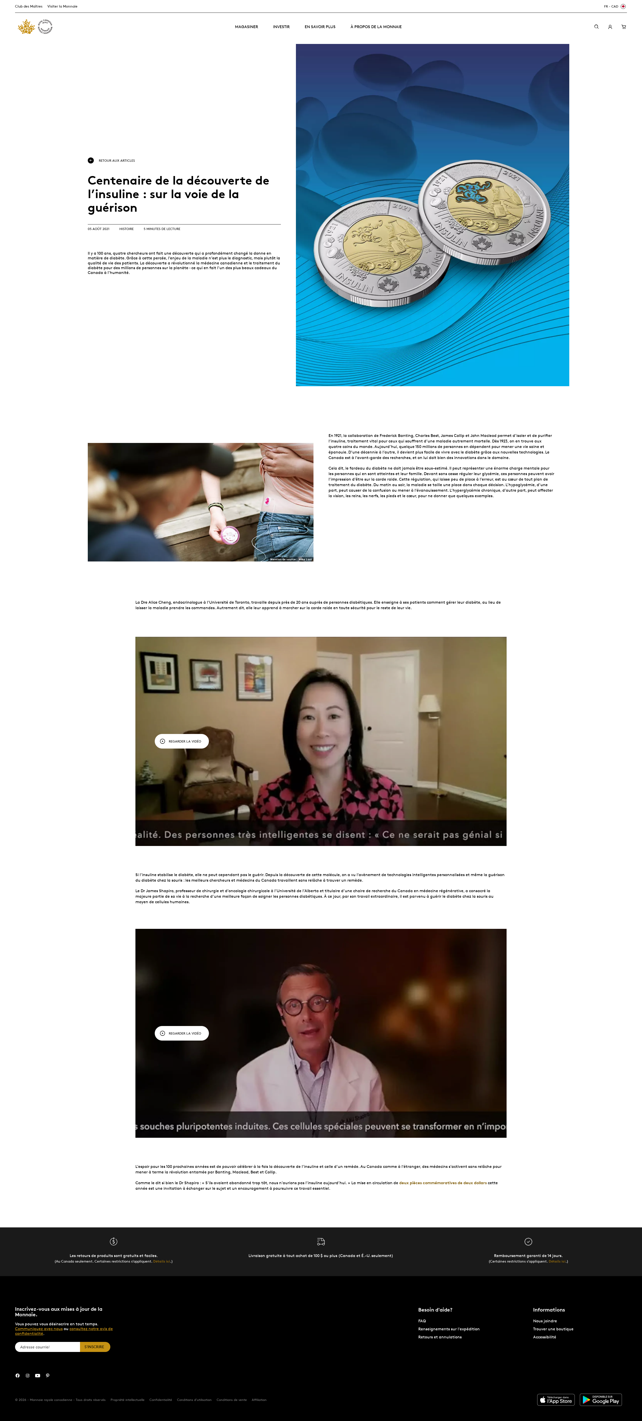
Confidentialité (160, 1400)
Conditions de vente (232, 1400)
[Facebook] (17, 1375)
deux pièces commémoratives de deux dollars (443, 1182)
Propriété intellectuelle (127, 1400)
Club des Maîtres (28, 6)
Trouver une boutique (553, 1329)
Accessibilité (544, 1337)
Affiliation (259, 1400)
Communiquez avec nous (39, 1328)
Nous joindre (545, 1321)
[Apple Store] (556, 1400)
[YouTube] (37, 1375)
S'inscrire (94, 1346)
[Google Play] (601, 1400)
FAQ (422, 1321)
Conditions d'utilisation (194, 1400)
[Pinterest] (47, 1375)
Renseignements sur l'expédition (449, 1329)
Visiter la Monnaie (62, 6)
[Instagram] (27, 1375)
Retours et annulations (440, 1337)
